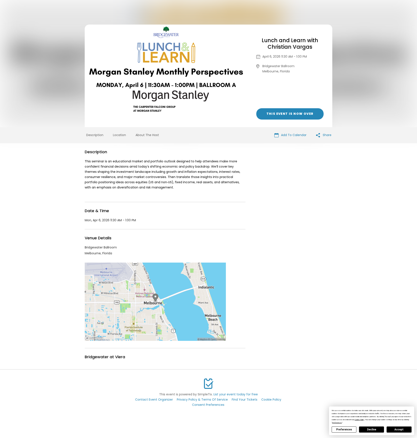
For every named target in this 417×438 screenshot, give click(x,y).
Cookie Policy (271, 399)
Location (119, 135)
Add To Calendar (293, 135)
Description (94, 135)
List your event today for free (235, 394)
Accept (399, 429)
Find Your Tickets (244, 399)
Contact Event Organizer (154, 399)
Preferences (344, 429)
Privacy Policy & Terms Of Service (202, 399)
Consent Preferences (208, 405)
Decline (371, 429)
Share (326, 135)
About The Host (147, 135)
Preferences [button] (337, 423)
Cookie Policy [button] (359, 420)
